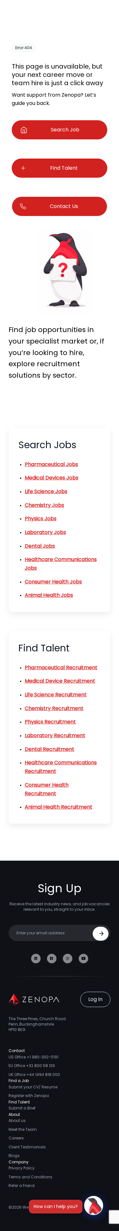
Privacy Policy (22, 1168)
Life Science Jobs (46, 491)
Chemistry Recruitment (54, 708)
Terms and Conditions (30, 1177)
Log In (95, 999)
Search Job (65, 129)
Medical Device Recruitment (60, 681)
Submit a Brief (22, 1108)
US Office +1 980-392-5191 (33, 1057)
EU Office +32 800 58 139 (32, 1065)
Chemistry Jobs (44, 505)
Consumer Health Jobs (53, 581)
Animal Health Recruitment (58, 807)
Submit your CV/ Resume (33, 1087)
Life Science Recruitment (56, 694)
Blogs (14, 1155)
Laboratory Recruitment (55, 735)
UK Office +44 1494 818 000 (34, 1074)
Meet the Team (23, 1129)
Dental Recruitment (49, 749)
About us (17, 1120)
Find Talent (64, 168)
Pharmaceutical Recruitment (61, 667)
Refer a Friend (22, 1185)
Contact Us (64, 206)
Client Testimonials (27, 1147)
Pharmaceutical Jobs (51, 464)
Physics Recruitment (50, 721)
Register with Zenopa (29, 1095)
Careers (16, 1138)
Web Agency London (43, 1207)
